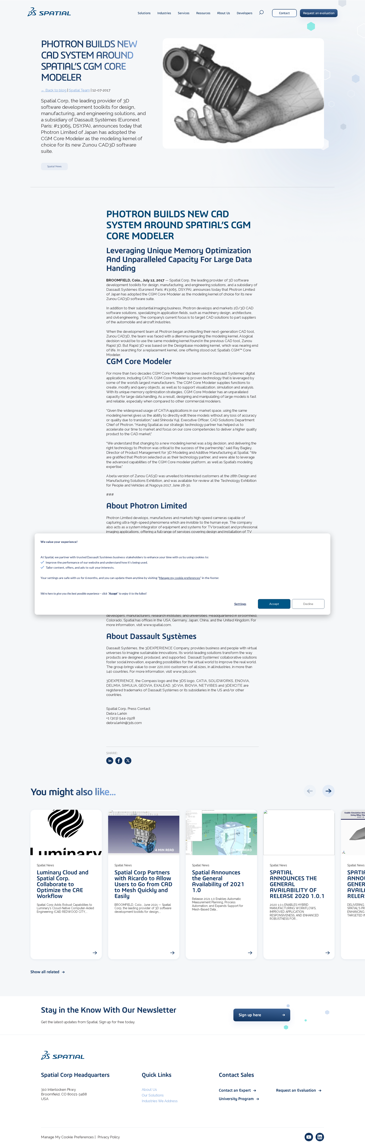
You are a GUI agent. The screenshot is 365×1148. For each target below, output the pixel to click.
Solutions (144, 13)
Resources (203, 13)
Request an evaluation (318, 13)
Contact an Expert (235, 1090)
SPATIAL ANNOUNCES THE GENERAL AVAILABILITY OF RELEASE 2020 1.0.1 (297, 884)
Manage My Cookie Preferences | (68, 1137)
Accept (274, 604)
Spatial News (54, 166)
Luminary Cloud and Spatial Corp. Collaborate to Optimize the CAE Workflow (63, 884)
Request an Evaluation (296, 1090)
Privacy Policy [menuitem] (109, 1137)
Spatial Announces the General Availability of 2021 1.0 (218, 881)
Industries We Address (160, 1101)
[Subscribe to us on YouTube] (309, 1137)
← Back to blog (54, 90)
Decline (308, 604)
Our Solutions (153, 1095)
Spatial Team (79, 90)
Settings (240, 604)
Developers (244, 13)
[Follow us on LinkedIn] (320, 1137)
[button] (328, 791)
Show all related (45, 971)
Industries (164, 13)
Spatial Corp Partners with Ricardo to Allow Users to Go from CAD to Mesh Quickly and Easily (143, 884)
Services (183, 13)
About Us (223, 13)
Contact (284, 13)
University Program (237, 1098)
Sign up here (250, 1014)
